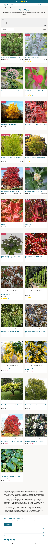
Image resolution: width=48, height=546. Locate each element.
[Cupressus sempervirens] (36, 265)
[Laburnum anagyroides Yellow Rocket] (36, 340)
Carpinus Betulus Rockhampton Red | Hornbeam (10, 223)
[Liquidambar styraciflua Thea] (12, 413)
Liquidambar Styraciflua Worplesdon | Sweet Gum (36, 125)
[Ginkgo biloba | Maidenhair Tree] (12, 100)
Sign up (8, 524)
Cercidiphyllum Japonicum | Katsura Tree (34, 90)
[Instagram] (8, 539)
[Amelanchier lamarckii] (12, 265)
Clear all (44, 25)
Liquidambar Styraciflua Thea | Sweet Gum (11, 441)
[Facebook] (5, 539)
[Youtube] (11, 539)
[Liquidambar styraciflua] (12, 166)
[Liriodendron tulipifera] (36, 166)
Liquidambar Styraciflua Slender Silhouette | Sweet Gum (35, 223)
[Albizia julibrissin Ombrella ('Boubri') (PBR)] (12, 303)
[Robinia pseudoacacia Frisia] (36, 133)
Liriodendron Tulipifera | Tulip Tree (33, 191)
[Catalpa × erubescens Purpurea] (12, 232)
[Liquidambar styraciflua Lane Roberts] (36, 232)
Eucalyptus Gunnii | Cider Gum (32, 57)
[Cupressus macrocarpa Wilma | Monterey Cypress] (12, 133)
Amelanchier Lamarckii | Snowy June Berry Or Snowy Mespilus (11, 293)
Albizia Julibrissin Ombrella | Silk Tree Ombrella (10, 332)
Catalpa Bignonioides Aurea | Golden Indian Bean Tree (11, 405)
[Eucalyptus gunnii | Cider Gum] (36, 32)
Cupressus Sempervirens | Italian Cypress (35, 293)
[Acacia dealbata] (12, 340)
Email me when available (12, 290)
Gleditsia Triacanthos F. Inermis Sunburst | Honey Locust (35, 405)
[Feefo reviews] (24, 1)
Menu (43, 5)
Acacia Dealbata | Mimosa (7, 368)
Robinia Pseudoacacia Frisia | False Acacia (35, 157)
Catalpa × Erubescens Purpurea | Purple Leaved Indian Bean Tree (10, 257)
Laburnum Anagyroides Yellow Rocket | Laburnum (34, 368)
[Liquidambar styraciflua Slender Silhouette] (36, 198)
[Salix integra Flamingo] (12, 66)
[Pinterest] (14, 539)
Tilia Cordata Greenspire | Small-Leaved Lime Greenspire (10, 477)
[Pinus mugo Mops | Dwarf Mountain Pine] (12, 32)
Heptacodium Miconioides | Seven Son (34, 441)
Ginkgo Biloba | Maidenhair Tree (8, 124)
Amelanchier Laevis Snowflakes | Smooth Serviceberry (35, 332)
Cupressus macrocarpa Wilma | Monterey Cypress (11, 158)
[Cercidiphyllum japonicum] (36, 66)
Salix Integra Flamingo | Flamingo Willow (10, 90)
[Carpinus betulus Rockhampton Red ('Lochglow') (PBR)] (12, 198)
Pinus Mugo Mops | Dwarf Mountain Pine (10, 57)
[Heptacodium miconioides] (36, 413)
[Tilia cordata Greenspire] (12, 448)
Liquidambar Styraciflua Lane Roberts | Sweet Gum (34, 257)
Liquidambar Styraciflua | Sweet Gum (10, 191)
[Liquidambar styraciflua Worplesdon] (36, 100)
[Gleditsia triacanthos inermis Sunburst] (36, 377)
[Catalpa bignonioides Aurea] (12, 377)
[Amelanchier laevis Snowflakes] (36, 303)
